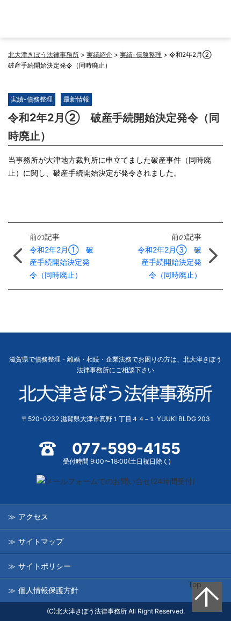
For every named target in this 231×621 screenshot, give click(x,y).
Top (194, 584)
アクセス (33, 516)
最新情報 (76, 99)
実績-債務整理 (32, 99)
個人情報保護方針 (48, 590)
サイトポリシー (44, 566)
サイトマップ (40, 541)
